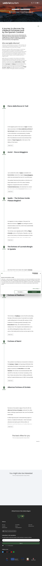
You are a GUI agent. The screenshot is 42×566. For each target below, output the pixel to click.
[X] (5, 552)
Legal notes (30, 524)
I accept (9, 545)
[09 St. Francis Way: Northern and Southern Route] (14, 490)
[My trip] (34, 3)
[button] (38, 3)
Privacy (16, 526)
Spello (9, 64)
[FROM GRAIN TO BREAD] (24, 457)
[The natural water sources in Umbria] (6, 490)
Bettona (8, 67)
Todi (6, 64)
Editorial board (4, 527)
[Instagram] (7, 552)
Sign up (21, 543)
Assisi (16, 61)
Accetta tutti (34, 291)
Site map (3, 524)
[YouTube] (11, 552)
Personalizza (20, 291)
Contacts (3, 526)
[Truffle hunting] (15, 457)
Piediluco (14, 64)
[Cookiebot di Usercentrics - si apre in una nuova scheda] (33, 273)
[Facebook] (2, 552)
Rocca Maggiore (28, 175)
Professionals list (31, 526)
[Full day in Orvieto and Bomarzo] (6, 457)
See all (37, 441)
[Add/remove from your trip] (9, 445)
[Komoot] (13, 552)
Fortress (30, 270)
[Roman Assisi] (31, 490)
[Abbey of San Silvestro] (23, 490)
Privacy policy (10, 545)
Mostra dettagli (36, 288)
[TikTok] (9, 552)
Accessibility (17, 524)
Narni (24, 61)
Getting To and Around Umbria (10, 531)
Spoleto (19, 61)
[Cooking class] (32, 457)
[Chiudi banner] (40, 273)
